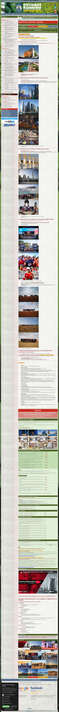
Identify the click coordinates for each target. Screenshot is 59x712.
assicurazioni (42, 14)
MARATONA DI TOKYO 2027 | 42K (9, 57)
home (3, 14)
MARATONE (25, 16)
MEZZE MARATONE (33, 16)
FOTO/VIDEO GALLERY (5, 116)
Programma (23, 26)
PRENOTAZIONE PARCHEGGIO (6, 113)
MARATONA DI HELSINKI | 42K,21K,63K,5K (10, 69)
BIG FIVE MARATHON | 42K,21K (8, 80)
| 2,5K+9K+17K (10, 24)
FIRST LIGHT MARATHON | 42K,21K (9, 49)
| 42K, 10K (9, 29)
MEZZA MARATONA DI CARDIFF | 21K (9, 31)
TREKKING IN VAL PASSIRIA (8, 107)
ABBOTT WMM (42, 16)
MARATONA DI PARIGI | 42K (8, 62)
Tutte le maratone (20, 19)
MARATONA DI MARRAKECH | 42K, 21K (10, 51)
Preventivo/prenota (43, 26)
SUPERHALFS (49, 16)
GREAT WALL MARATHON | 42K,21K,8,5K (10, 72)
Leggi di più (11, 692)
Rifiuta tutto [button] (13, 706)
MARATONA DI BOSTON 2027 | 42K (9, 65)
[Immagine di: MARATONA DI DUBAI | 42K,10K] (24, 645)
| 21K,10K (10, 55)
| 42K (9, 27)
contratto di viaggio (31, 14)
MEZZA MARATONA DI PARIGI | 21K (9, 54)
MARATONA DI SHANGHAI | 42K (9, 92)
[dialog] (9, 697)
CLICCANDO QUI (22, 636)
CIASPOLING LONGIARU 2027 (8, 102)
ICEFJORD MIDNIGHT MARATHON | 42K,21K (10, 78)
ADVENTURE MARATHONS (28, 17)
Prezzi (33, 26)
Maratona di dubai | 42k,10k (26, 19)
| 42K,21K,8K (9, 33)
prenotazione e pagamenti (18, 14)
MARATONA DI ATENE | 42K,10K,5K (9, 45)
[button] (27, 708)
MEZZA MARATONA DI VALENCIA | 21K (10, 87)
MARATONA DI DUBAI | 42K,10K (30, 22)
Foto (52, 26)
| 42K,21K (10, 40)
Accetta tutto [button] (6, 706)
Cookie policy (50, 710)
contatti (49, 14)
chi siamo (8, 14)
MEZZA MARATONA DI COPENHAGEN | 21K (10, 25)
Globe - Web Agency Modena (29, 711)
